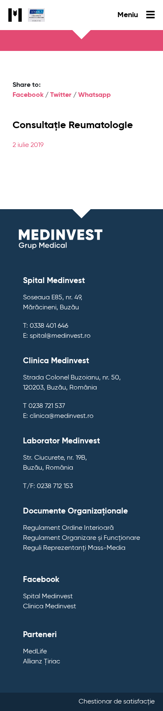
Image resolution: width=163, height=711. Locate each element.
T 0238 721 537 (44, 406)
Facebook (28, 95)
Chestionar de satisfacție (117, 701)
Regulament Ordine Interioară (68, 528)
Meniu (128, 15)
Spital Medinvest (48, 596)
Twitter (60, 95)
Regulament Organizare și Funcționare (81, 538)
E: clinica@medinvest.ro (58, 416)
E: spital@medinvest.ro (57, 336)
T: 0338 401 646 (45, 326)
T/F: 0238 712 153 (48, 486)
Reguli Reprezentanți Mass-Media (74, 548)
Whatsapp (94, 95)
